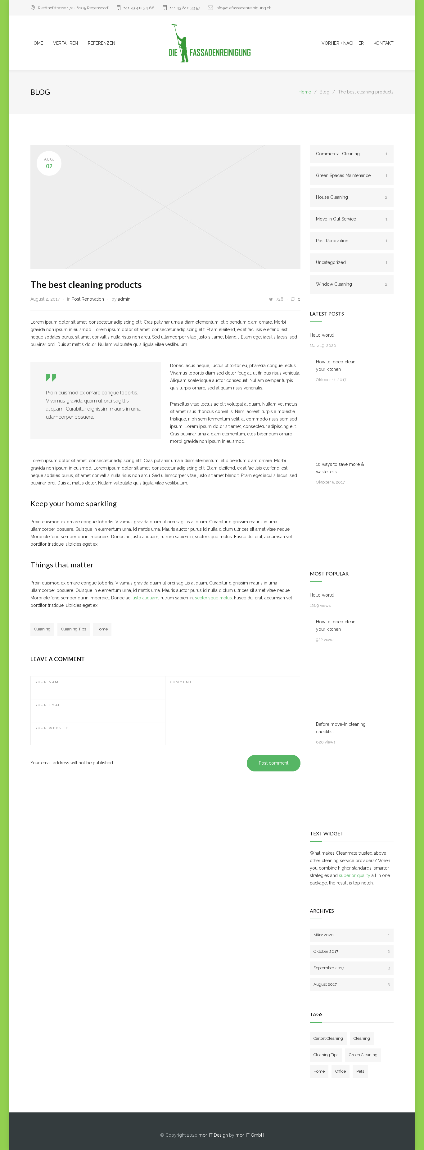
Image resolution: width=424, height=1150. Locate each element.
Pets (360, 1071)
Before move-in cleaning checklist (341, 728)
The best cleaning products (86, 284)
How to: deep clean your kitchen (335, 365)
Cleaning (42, 629)
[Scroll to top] (407, 1133)
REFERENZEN (101, 43)
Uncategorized (351, 262)
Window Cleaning (351, 284)
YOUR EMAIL (48, 705)
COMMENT (181, 682)
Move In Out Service (351, 218)
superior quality (354, 875)
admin (124, 299)
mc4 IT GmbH (250, 1135)
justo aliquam (145, 597)
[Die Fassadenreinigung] (212, 43)
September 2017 (351, 968)
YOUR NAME (48, 682)
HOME (36, 43)
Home (305, 91)
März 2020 (351, 935)
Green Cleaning (363, 1054)
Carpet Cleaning (328, 1038)
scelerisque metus (213, 597)
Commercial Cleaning (351, 153)
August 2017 (351, 984)
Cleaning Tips (73, 629)
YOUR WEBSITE (52, 728)
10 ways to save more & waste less (340, 468)
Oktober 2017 (351, 951)
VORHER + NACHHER (343, 43)
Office (340, 1071)
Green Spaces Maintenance (351, 175)
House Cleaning (351, 197)
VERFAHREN (65, 43)
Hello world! (322, 335)
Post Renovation (88, 299)
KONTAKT (384, 43)
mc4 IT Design (213, 1135)
